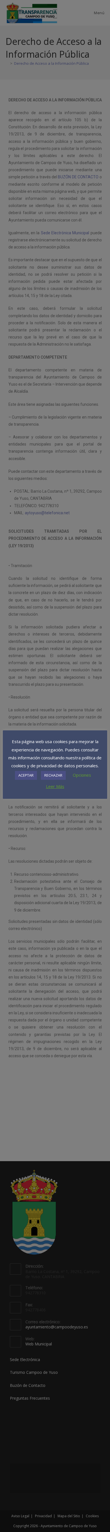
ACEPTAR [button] (26, 775)
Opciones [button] (82, 775)
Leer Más (55, 786)
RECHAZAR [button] (53, 775)
